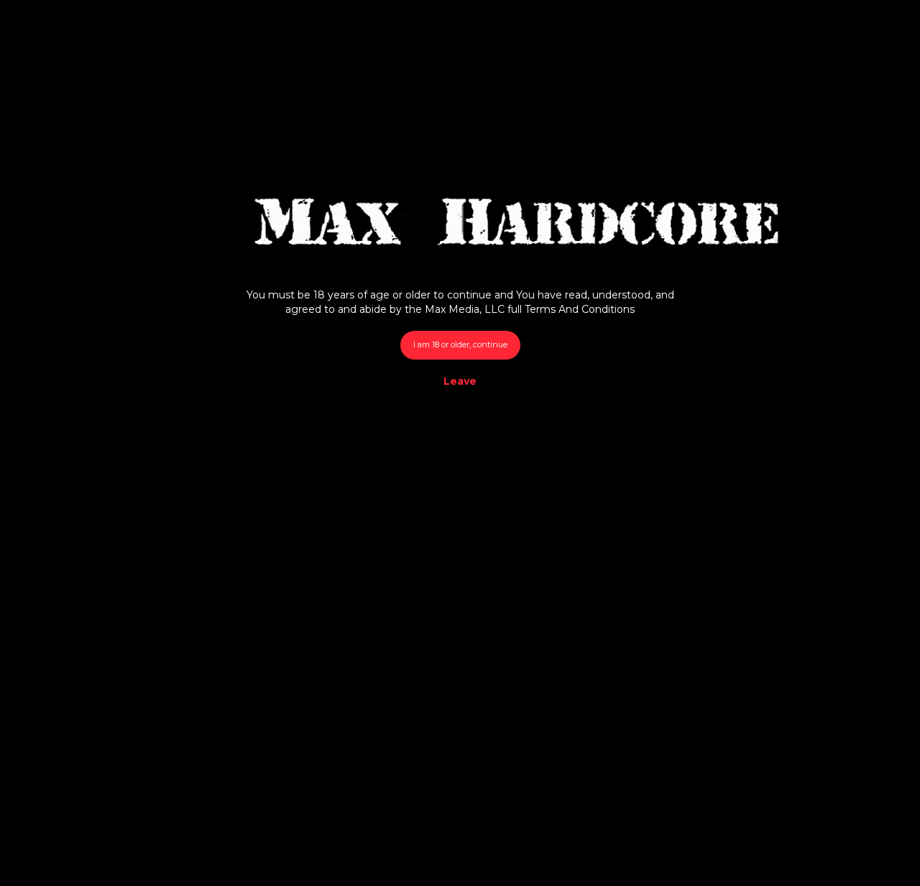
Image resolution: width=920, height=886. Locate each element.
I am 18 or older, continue (460, 344)
